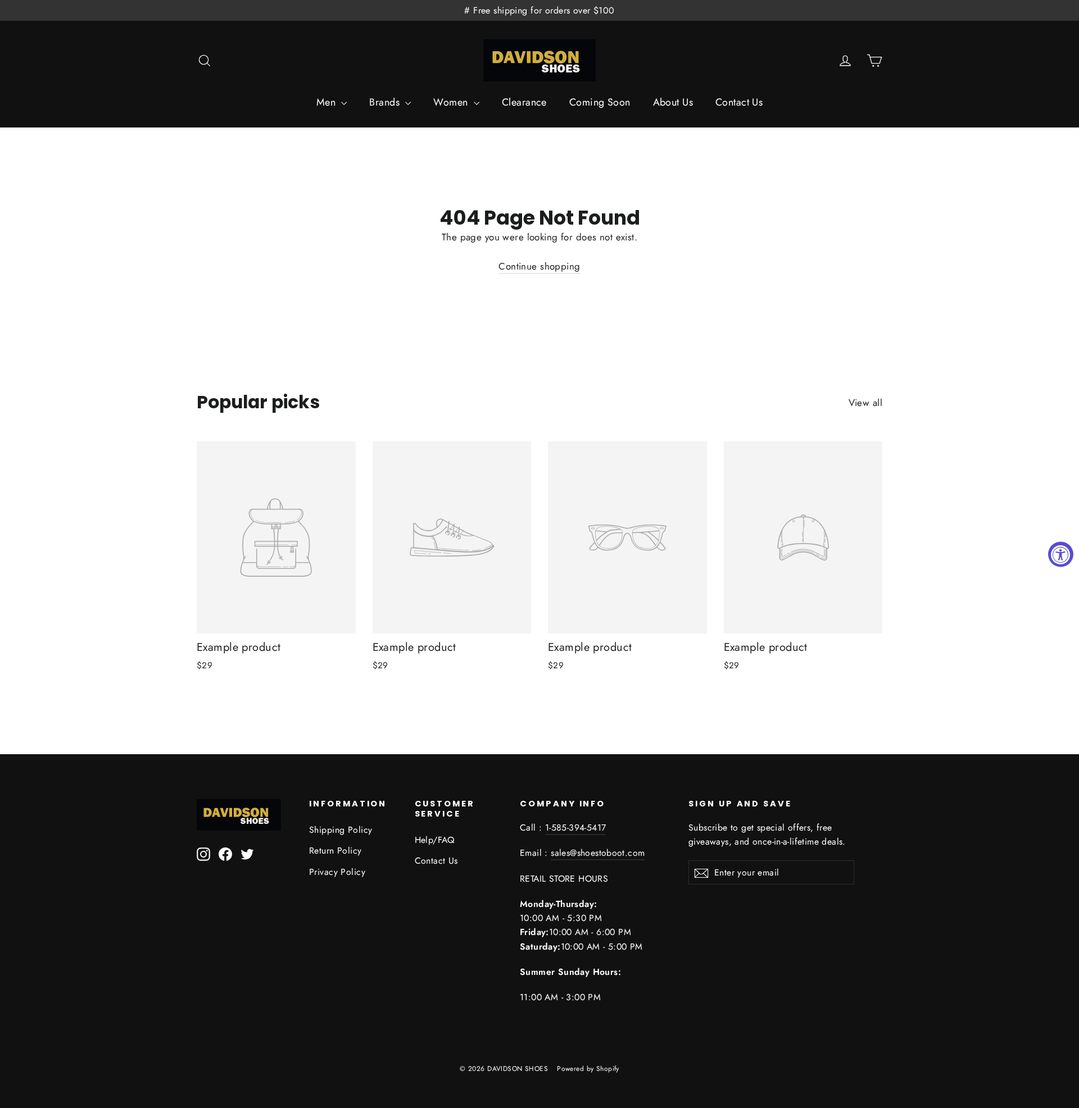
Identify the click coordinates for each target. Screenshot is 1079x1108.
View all (865, 402)
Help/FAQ (435, 839)
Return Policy (335, 850)
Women (452, 102)
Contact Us (739, 102)
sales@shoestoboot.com (598, 852)
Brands (385, 102)
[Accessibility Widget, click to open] (1060, 554)
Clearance (524, 102)
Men (327, 102)
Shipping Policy (340, 829)
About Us (673, 102)
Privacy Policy (337, 871)
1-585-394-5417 (575, 827)
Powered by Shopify (588, 1069)
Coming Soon (600, 102)
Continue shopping (539, 266)
